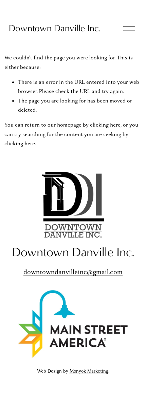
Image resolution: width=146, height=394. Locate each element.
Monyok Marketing (89, 371)
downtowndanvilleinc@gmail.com (73, 272)
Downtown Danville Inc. (55, 28)
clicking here (105, 125)
